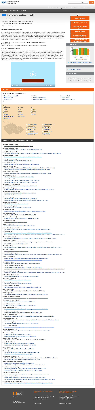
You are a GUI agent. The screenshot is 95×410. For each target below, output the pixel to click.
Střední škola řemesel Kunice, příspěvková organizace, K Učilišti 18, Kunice (20, 186)
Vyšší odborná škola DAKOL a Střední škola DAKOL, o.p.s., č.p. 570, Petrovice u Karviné (23, 370)
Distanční (21, 114)
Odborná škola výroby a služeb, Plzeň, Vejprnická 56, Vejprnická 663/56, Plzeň (21, 218)
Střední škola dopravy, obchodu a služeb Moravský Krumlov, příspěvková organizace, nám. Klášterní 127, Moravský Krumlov (31, 319)
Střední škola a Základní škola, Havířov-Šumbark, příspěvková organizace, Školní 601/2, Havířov (25, 368)
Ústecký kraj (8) (47, 132)
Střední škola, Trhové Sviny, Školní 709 (12, 195)
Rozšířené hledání (6, 118)
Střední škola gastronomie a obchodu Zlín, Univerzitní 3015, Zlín (18, 354)
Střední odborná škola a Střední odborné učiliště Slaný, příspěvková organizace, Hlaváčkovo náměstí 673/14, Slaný (29, 168)
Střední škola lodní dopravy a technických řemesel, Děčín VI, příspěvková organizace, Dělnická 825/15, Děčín (28, 233)
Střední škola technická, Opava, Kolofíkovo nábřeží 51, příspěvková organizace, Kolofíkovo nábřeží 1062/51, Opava (29, 379)
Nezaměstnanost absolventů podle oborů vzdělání (81, 62)
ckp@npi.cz (39, 403)
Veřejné (33, 109)
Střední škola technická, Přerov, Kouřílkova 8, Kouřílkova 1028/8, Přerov (20, 336)
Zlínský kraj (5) (47, 134)
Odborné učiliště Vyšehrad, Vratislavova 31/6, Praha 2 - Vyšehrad (18, 146)
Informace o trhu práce (80, 23)
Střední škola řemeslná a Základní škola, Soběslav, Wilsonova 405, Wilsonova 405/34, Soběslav (24, 211)
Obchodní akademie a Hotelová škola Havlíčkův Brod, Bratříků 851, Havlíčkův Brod (22, 287)
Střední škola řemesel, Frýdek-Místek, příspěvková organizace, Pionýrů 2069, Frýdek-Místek (24, 365)
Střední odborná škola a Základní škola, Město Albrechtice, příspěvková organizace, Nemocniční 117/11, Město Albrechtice (31, 357)
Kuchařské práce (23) (8, 97)
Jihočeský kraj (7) (31, 126)
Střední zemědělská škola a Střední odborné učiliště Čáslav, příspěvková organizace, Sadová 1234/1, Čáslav (27, 173)
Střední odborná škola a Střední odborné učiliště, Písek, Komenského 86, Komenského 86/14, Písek (26, 200)
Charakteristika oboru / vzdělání (80, 27)
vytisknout (80, 15)
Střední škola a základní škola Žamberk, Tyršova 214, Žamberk (18, 283)
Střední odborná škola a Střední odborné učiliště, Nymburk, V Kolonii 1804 (20, 182)
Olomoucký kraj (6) (47, 126)
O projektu (15, 396)
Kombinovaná (21, 116)
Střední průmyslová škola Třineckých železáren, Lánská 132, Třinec (18, 363)
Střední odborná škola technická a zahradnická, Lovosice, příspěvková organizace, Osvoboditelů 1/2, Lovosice (28, 242)
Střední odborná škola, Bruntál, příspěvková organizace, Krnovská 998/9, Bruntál (22, 359)
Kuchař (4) (35, 95)
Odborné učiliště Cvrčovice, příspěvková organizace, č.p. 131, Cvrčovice (19, 305)
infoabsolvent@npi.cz (66, 403)
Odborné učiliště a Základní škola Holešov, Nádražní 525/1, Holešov (19, 343)
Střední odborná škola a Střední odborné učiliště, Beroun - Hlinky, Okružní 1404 (21, 164)
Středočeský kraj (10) (48, 131)
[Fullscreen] (53, 85)
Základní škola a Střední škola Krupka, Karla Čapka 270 (16, 251)
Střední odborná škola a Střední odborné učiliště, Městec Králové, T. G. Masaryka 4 (22, 180)
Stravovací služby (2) (66, 95)
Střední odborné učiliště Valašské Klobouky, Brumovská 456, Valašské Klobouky (21, 352)
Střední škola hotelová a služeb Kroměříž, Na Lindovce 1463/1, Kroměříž (20, 345)
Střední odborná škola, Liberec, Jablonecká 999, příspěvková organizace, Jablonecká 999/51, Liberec (26, 258)
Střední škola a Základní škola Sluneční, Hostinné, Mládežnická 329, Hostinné (21, 276)
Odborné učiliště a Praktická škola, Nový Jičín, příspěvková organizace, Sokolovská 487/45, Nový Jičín (26, 374)
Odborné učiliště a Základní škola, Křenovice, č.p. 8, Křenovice (17, 334)
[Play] (12, 85)
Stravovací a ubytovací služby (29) (11, 95)
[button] (33, 74)
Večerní (20, 111)
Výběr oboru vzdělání (13, 10)
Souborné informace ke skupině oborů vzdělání (80, 40)
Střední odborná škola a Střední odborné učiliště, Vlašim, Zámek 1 (18, 160)
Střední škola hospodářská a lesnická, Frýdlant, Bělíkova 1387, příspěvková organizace (23, 260)
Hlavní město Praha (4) (32, 124)
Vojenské (34, 114)
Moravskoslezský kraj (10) (49, 124)
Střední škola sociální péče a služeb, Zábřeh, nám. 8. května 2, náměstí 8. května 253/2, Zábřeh (24, 339)
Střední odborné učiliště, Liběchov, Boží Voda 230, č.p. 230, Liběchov (19, 176)
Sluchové (6, 111)
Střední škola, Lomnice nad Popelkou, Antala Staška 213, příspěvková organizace (22, 263)
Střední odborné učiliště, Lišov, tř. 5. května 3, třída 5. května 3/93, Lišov (20, 193)
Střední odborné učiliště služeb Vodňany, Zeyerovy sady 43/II (17, 207)
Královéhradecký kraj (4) (33, 132)
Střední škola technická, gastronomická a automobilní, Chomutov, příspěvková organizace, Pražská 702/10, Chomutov (30, 238)
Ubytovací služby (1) (66, 97)
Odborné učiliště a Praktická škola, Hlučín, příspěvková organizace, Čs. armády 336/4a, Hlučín (24, 377)
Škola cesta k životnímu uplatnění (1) (40, 99)
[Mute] (51, 85)
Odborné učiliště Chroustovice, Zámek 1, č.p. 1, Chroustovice (17, 280)
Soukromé (34, 111)
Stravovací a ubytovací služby (74, 69)
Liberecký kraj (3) (31, 134)
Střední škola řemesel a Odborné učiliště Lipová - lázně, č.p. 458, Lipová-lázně (21, 323)
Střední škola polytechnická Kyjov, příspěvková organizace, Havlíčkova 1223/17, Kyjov (23, 312)
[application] (33, 74)
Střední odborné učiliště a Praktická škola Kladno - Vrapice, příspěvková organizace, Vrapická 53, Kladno (27, 169)
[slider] (32, 85)
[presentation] (3, 101)
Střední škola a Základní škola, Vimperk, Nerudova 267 (16, 204)
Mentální (6, 114)
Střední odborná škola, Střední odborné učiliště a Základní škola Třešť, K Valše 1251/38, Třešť (24, 290)
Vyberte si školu (80, 18)
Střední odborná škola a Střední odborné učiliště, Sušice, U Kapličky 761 (20, 214)
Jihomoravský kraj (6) (32, 127)
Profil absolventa (80, 31)
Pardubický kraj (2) (47, 127)
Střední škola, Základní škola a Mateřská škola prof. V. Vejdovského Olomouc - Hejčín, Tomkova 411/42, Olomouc (29, 327)
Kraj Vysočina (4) (31, 131)
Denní (20, 109)
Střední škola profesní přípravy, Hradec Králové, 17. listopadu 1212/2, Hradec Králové (23, 267)
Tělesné (5, 112)
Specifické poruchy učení (9, 116)
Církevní (33, 112)
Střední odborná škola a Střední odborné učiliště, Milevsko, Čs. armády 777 (20, 198)
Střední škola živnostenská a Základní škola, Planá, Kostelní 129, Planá (19, 225)
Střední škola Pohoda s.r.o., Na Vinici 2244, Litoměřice (16, 243)
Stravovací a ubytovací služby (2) (68, 99)
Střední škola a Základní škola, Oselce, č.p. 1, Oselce (15, 222)
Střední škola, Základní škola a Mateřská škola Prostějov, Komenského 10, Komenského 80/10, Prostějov (27, 330)
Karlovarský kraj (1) (32, 129)
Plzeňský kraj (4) (47, 129)
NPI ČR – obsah (16, 401)
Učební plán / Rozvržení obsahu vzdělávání (80, 36)
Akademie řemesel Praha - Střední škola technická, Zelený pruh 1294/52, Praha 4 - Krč (23, 149)
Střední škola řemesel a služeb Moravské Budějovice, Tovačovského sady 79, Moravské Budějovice (26, 294)
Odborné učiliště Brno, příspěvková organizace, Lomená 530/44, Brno (19, 301)
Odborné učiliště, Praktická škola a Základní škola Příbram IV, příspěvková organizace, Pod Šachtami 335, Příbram (29, 189)
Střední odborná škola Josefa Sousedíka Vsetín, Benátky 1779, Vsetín (19, 348)
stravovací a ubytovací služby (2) (39, 97)
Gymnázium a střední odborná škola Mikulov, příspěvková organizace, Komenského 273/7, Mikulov (26, 309)
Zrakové (5, 109)
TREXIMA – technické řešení (19, 402)
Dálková (20, 112)
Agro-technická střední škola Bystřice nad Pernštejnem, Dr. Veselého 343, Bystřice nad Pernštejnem (26, 298)
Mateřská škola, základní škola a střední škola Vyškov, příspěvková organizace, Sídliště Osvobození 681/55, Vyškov (29, 316)
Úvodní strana (51, 7)
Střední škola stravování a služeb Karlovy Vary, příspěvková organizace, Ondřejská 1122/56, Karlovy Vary (27, 229)
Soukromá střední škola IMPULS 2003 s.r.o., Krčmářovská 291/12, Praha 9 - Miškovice (22, 157)
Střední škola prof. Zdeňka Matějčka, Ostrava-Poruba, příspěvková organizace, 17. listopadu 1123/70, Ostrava (28, 383)
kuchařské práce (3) (8, 99)
